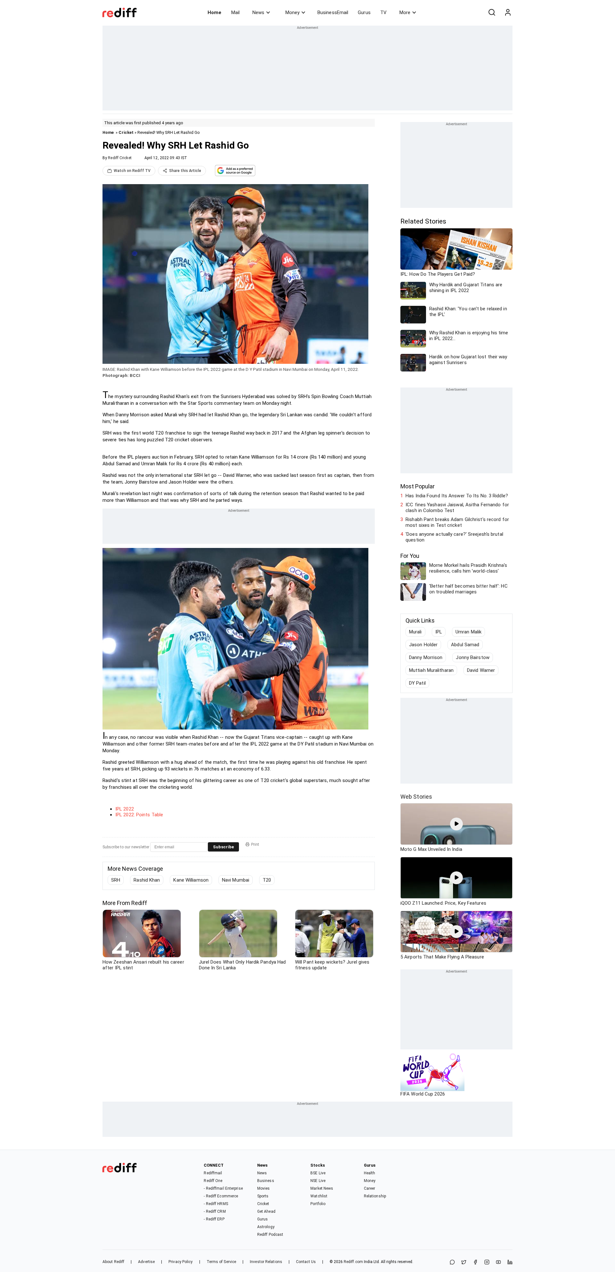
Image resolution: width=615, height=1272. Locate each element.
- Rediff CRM (215, 1211)
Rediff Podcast (270, 1234)
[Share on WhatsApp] (452, 1263)
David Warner (481, 670)
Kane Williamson (191, 880)
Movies (263, 1188)
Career (369, 1188)
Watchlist (318, 1196)
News (258, 12)
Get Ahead (266, 1211)
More (404, 12)
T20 (267, 880)
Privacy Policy (180, 1262)
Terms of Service (221, 1262)
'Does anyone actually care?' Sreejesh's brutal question (454, 537)
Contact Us (306, 1262)
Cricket (126, 132)
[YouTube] (498, 1263)
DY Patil (417, 683)
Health (369, 1173)
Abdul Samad (465, 645)
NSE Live (317, 1180)
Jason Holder (423, 645)
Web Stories (416, 796)
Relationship (375, 1196)
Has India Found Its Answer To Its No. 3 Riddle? (457, 496)
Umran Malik (468, 632)
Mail (235, 12)
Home (214, 12)
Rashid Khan (147, 880)
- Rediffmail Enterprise (223, 1188)
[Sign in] (507, 12)
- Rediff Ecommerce (221, 1196)
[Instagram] (486, 1263)
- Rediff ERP (214, 1219)
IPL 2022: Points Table (139, 815)
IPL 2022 (124, 809)
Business (265, 1180)
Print (255, 844)
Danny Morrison (425, 657)
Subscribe (223, 846)
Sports (263, 1196)
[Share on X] (463, 1263)
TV (383, 12)
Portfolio (317, 1204)
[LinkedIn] (509, 1263)
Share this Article (185, 170)
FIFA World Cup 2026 (422, 1094)
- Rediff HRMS (216, 1204)
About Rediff (113, 1262)
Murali (415, 632)
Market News (321, 1188)
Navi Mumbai (235, 880)
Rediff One (213, 1180)
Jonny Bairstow (472, 657)
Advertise (146, 1262)
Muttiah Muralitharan (431, 670)
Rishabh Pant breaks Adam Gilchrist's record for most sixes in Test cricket (457, 522)
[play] (456, 824)
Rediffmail (213, 1173)
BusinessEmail (332, 12)
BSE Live (317, 1173)
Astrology (266, 1227)
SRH (115, 880)
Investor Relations (266, 1262)
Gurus (364, 12)
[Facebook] (475, 1263)
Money (292, 12)
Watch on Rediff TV (132, 170)
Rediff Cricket (119, 158)
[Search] (491, 12)
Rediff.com (353, 1262)
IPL (438, 632)
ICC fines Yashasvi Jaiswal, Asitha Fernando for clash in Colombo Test (457, 507)
